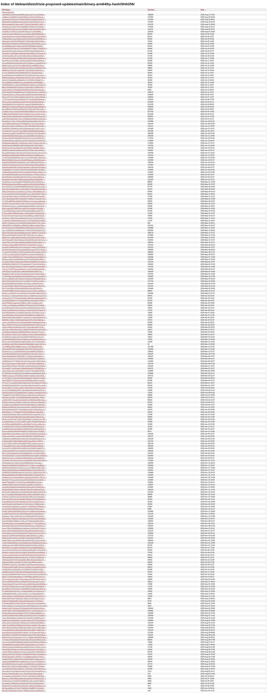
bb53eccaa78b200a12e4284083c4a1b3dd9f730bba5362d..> (24, 293)
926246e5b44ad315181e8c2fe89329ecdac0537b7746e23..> (24, 250)
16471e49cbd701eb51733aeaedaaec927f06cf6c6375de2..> (24, 579)
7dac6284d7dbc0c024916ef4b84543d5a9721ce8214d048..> (24, 36)
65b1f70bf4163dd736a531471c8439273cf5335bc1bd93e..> (24, 281)
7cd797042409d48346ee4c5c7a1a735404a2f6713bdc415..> (24, 158)
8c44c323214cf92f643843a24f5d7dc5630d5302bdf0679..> (23, 448)
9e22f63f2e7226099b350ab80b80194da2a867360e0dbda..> (24, 635)
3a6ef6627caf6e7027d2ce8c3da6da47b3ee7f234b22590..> (24, 274)
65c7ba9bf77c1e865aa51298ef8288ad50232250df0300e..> (24, 368)
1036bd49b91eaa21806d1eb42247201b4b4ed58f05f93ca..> (24, 39)
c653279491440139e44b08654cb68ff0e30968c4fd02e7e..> (24, 242)
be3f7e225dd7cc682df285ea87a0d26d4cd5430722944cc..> (24, 596)
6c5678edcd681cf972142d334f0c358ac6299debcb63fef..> (23, 56)
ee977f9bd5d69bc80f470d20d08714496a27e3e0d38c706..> (24, 199)
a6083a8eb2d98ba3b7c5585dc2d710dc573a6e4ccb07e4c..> (24, 143)
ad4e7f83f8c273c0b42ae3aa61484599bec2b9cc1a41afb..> (24, 380)
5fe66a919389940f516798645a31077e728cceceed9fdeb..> (24, 465)
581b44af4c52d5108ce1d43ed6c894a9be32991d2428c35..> (24, 492)
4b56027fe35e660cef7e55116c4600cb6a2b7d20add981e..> (24, 165)
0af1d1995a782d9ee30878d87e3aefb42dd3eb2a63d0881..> (24, 366)
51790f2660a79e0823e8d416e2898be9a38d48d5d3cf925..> (24, 373)
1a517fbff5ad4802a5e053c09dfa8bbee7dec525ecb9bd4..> (23, 124)
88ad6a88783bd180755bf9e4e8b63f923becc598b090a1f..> (24, 526)
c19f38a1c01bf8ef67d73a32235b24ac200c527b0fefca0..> (23, 17)
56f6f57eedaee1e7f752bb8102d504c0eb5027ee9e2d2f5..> (24, 376)
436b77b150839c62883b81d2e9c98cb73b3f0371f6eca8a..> (24, 625)
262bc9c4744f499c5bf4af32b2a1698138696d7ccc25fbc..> (23, 535)
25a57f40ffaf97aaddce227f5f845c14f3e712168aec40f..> (22, 303)
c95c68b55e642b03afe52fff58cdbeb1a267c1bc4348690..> (23, 15)
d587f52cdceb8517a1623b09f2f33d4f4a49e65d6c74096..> (23, 397)
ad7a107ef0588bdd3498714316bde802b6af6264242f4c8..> (24, 390)
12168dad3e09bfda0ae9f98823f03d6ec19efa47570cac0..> (23, 332)
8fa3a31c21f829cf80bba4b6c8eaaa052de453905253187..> (24, 678)
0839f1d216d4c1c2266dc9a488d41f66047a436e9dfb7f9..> (23, 458)
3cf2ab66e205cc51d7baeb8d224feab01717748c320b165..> (24, 523)
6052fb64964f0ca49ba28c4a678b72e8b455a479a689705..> (24, 141)
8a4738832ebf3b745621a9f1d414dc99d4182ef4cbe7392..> (24, 308)
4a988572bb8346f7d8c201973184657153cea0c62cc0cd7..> (24, 114)
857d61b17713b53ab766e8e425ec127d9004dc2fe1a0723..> (24, 296)
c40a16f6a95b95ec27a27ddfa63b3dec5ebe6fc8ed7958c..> (24, 300)
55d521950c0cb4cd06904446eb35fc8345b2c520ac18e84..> (24, 540)
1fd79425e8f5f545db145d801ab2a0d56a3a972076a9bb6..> (24, 615)
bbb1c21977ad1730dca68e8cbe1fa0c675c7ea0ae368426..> (24, 97)
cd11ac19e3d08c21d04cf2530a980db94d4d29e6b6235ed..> (24, 322)
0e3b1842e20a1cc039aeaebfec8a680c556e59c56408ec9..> (24, 95)
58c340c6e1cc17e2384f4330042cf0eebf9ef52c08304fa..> (23, 351)
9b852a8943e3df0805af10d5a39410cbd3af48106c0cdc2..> (24, 22)
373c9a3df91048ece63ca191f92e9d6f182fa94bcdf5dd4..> (23, 446)
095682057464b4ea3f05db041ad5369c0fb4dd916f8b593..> (24, 107)
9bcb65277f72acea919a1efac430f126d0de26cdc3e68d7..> (24, 480)
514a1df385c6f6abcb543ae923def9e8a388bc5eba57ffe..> (23, 211)
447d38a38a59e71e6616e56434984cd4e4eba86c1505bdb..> (25, 456)
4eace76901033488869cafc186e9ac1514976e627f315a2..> (24, 528)
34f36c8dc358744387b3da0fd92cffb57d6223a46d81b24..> (23, 560)
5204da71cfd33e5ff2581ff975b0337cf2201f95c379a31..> (23, 245)
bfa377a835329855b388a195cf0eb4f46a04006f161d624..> (24, 531)
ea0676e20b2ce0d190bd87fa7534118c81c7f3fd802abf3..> (23, 504)
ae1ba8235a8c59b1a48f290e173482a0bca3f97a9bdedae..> (24, 669)
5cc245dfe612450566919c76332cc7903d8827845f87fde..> (24, 676)
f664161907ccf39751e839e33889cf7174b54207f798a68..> (23, 666)
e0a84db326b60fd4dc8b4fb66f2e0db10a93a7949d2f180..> (24, 487)
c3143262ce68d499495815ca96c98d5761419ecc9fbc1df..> (24, 424)
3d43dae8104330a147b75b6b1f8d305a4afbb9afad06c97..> (24, 19)
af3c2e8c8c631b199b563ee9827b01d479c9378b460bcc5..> (24, 671)
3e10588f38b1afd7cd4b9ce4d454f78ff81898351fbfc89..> (23, 46)
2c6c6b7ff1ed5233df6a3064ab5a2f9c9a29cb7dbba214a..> (23, 417)
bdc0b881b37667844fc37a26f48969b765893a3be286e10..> (24, 589)
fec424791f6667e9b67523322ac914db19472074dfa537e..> (24, 286)
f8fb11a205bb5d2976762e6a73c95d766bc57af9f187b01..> (23, 87)
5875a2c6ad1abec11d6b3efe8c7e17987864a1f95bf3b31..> (24, 363)
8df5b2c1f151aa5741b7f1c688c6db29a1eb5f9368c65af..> (23, 65)
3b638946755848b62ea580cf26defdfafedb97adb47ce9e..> (24, 128)
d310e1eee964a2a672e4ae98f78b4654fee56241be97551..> (24, 555)
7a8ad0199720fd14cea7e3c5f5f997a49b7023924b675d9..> (24, 29)
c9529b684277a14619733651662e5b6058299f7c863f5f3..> (24, 170)
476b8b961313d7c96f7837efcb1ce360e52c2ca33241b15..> (24, 395)
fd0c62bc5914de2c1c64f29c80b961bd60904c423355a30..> (24, 206)
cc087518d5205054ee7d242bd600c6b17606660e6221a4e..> (25, 543)
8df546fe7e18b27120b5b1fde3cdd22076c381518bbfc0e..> (23, 320)
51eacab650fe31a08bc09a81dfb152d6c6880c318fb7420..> (24, 630)
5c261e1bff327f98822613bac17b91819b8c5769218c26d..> (24, 213)
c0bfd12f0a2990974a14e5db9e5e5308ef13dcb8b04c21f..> (23, 451)
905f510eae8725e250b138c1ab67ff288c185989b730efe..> (24, 148)
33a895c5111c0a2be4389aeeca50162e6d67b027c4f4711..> (24, 477)
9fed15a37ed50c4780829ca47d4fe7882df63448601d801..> (24, 126)
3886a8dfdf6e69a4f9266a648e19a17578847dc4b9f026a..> (24, 557)
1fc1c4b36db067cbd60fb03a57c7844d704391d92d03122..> (24, 230)
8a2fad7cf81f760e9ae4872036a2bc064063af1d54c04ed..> (23, 608)
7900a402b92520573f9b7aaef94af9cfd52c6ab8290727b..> (24, 414)
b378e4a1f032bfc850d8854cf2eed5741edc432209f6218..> (23, 138)
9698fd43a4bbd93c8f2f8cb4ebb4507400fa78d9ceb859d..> (23, 150)
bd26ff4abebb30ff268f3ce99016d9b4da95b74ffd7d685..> (23, 145)
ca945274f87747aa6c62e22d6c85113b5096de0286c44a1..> (24, 400)
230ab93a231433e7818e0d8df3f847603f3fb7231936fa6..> (23, 27)
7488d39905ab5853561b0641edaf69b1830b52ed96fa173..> (24, 172)
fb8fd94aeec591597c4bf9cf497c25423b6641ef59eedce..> (23, 70)
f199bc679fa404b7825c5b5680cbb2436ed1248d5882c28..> (24, 68)
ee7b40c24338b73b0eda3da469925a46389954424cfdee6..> (24, 262)
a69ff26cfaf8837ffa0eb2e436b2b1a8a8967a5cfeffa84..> (22, 485)
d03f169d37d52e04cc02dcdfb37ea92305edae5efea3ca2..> (24, 565)
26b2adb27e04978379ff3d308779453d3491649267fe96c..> (24, 41)
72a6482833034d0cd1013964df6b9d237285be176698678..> (24, 48)
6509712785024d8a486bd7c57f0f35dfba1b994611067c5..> (24, 577)
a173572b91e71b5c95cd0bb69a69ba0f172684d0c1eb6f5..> (24, 378)
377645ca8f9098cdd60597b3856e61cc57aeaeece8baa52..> (24, 201)
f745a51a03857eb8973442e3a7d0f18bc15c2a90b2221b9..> (24, 567)
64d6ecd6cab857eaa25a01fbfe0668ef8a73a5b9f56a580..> (24, 436)
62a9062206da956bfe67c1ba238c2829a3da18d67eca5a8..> (24, 385)
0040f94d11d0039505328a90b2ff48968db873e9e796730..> (24, 344)
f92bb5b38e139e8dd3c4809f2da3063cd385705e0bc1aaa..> (24, 44)
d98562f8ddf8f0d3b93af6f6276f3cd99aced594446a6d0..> (23, 284)
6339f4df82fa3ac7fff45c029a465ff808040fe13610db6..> (22, 463)
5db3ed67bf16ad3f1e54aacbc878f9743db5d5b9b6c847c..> (24, 51)
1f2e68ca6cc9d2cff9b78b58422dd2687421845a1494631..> (24, 545)
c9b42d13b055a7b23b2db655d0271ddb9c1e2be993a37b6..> (25, 393)
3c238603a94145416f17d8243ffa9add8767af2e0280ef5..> (23, 514)
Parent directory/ (8, 12)
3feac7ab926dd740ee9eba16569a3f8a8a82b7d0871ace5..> (24, 325)
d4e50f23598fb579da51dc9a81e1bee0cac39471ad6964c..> (24, 291)
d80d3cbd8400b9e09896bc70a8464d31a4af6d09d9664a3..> (24, 317)
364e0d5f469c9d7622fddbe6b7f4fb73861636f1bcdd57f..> (23, 349)
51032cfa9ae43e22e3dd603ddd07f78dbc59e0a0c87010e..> (24, 533)
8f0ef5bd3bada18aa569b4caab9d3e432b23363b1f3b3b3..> (24, 184)
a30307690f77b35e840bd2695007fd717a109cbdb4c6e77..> (24, 611)
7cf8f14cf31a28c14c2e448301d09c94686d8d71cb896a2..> (24, 359)
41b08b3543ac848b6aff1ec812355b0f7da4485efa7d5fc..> (23, 569)
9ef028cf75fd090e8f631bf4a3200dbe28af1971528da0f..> (23, 601)
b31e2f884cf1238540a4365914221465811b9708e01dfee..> (24, 109)
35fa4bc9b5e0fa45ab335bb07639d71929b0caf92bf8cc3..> (23, 613)
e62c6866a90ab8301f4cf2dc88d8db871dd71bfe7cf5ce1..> (23, 354)
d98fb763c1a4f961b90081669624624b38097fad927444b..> (24, 237)
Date (202, 10)
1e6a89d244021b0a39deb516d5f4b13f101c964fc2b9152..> (24, 429)
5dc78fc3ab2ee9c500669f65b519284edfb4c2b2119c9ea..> (24, 228)
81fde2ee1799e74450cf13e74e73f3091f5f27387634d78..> (23, 516)
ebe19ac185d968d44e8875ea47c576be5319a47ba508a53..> (25, 574)
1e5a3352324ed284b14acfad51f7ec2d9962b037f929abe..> (24, 506)
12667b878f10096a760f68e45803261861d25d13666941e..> (24, 58)
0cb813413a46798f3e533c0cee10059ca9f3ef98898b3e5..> (24, 34)
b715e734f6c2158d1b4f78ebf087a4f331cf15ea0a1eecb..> (23, 443)
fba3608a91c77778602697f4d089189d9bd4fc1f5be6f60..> (23, 412)
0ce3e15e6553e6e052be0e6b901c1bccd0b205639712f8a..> (24, 194)
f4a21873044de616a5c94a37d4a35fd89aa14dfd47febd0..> (24, 216)
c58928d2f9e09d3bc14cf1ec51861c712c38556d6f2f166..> (23, 594)
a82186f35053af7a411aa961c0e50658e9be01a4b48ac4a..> (24, 664)
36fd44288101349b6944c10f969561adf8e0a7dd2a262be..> (24, 225)
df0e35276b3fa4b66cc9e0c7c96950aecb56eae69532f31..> (24, 691)
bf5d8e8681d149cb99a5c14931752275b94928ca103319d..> (24, 434)
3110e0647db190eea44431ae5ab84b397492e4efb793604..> (24, 460)
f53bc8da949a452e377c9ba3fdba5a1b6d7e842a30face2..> (24, 409)
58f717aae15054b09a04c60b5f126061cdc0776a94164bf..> (24, 342)
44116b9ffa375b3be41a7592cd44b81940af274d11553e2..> (24, 649)
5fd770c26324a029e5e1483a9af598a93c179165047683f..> (24, 453)
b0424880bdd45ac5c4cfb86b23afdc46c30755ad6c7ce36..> (24, 313)
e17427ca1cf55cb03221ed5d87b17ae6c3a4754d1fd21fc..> (24, 254)
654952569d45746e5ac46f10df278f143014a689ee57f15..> (24, 489)
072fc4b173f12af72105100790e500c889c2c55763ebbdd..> (24, 497)
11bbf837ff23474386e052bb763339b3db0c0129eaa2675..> (24, 659)
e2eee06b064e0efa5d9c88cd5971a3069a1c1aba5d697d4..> (24, 63)
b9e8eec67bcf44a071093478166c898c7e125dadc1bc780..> (24, 419)
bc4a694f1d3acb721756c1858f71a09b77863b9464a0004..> (24, 422)
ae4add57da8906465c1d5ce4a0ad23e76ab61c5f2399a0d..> (24, 247)
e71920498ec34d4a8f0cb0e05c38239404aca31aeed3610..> (24, 276)
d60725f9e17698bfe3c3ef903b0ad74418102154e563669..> (24, 519)
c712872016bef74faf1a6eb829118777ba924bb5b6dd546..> (24, 99)
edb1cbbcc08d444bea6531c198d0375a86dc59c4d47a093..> (24, 330)
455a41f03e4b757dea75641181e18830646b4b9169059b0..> (24, 584)
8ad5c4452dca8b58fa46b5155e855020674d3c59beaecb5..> (24, 116)
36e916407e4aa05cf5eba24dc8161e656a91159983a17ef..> (24, 686)
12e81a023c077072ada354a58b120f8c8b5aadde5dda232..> (24, 298)
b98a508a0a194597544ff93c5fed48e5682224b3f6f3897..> (23, 179)
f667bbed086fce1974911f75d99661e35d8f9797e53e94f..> (23, 688)
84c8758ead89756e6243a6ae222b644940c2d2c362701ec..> (24, 240)
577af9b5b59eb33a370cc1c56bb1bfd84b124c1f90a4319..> (24, 591)
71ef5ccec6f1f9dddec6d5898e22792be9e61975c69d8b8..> (24, 305)
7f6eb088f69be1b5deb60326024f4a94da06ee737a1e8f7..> (24, 645)
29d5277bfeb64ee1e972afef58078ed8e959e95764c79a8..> (24, 223)
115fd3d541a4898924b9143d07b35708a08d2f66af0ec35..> (24, 439)
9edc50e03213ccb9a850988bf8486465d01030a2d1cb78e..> (24, 187)
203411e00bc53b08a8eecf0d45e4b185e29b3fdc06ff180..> (23, 102)
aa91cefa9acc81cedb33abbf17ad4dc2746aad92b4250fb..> (24, 371)
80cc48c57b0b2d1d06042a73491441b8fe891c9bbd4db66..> (24, 267)
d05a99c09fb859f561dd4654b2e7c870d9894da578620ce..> (24, 162)
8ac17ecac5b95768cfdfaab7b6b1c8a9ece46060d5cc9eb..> (24, 494)
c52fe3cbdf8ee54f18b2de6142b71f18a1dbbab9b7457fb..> (23, 327)
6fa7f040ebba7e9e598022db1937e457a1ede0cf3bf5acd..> (24, 177)
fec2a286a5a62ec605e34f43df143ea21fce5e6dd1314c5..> (23, 502)
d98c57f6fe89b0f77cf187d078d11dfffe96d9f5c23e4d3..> (22, 482)
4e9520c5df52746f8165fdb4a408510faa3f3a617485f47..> (23, 441)
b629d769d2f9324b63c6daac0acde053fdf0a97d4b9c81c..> (24, 136)
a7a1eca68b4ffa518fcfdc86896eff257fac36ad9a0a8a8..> (23, 73)
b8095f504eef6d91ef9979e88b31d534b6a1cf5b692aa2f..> (23, 155)
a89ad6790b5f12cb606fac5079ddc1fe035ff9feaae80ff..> (22, 562)
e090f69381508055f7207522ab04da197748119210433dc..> (24, 264)
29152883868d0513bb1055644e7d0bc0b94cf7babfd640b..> (24, 603)
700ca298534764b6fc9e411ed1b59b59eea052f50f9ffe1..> (23, 82)
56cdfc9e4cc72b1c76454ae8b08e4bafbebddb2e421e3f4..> (24, 121)
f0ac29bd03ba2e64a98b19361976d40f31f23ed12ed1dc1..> (24, 75)
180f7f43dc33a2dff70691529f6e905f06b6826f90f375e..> (23, 271)
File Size (151, 10)
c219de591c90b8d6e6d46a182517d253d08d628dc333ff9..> (24, 221)
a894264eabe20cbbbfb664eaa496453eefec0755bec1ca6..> (24, 647)
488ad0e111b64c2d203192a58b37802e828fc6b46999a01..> (24, 552)
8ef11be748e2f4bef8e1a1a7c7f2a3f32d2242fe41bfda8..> (23, 674)
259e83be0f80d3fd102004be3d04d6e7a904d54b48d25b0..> (24, 167)
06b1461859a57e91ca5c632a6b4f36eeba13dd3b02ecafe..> (24, 160)
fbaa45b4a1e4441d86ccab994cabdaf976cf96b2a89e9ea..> (24, 61)
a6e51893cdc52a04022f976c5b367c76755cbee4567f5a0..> (24, 632)
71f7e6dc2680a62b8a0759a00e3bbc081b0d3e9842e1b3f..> (24, 640)
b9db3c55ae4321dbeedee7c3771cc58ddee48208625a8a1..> (24, 637)
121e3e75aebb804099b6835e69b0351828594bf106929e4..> (24, 642)
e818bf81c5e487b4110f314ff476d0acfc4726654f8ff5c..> (22, 31)
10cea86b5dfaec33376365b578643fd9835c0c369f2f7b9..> (23, 315)
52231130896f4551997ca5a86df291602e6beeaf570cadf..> (23, 582)
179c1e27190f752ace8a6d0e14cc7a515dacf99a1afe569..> (24, 269)
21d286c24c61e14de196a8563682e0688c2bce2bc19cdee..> (24, 111)
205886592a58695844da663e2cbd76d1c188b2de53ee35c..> (25, 472)
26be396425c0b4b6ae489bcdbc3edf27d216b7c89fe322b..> (24, 628)
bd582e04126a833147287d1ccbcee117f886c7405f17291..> (24, 468)
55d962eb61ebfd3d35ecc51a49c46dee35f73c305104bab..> (24, 620)
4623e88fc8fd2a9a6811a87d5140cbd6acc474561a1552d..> (24, 174)
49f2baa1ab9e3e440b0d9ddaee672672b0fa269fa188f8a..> (24, 259)
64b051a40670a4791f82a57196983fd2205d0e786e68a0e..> (24, 654)
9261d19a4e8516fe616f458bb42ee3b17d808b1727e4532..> (24, 233)
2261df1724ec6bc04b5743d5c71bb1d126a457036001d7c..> (24, 203)
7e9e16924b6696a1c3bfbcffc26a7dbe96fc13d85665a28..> (23, 618)
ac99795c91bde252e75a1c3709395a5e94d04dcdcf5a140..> (24, 119)
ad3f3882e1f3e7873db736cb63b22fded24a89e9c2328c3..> (24, 572)
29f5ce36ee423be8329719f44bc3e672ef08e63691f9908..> (24, 623)
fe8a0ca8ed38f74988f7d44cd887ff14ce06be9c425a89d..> (23, 208)
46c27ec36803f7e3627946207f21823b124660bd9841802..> (24, 279)
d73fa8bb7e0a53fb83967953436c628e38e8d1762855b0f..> (24, 405)
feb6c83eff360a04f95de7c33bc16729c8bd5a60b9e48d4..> (23, 521)
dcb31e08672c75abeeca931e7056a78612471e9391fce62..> (24, 388)
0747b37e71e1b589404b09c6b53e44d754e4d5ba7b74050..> (25, 383)
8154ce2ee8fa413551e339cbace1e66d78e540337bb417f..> (24, 310)
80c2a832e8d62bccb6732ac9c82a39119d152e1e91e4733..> (24, 153)
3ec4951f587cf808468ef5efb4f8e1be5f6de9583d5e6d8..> (23, 509)
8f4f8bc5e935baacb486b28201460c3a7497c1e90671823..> (24, 78)
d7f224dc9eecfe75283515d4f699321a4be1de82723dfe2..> (24, 681)
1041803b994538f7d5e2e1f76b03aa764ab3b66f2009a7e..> (24, 339)
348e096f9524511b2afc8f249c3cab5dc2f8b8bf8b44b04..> (23, 104)
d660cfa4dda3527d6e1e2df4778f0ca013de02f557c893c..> (23, 24)
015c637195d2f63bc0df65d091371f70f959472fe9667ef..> (23, 80)
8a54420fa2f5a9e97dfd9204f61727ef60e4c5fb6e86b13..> (23, 356)
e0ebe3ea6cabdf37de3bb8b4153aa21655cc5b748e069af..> (24, 133)
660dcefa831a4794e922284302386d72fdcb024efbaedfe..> (24, 90)
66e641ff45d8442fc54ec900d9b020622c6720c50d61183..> (24, 470)
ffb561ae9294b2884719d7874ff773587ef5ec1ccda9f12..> (23, 235)
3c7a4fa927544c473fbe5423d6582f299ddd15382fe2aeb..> (24, 426)
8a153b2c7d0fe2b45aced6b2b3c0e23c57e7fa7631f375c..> (24, 218)
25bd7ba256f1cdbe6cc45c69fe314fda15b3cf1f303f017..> (23, 538)
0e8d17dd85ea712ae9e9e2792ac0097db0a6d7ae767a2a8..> (25, 606)
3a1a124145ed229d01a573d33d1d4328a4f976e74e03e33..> (24, 550)
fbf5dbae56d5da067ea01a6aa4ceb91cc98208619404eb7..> (24, 407)
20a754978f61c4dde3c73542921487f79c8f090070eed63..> (24, 196)
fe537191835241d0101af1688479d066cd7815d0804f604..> (24, 499)
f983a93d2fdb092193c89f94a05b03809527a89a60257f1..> (24, 475)
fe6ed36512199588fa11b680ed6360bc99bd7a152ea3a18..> (24, 53)
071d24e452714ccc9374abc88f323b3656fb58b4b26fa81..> (24, 131)
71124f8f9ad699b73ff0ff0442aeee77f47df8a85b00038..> (23, 347)
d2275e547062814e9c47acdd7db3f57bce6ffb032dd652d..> (24, 586)
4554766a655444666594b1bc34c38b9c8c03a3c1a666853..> (24, 92)
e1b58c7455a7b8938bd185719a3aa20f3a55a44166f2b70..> (24, 257)
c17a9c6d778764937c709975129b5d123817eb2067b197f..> (24, 252)
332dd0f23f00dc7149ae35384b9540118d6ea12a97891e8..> (24, 85)
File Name (6, 10)
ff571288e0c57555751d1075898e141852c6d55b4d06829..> (24, 334)
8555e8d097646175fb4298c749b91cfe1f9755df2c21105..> (23, 598)
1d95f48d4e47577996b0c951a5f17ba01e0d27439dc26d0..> (24, 361)
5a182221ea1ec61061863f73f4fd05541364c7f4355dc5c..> (23, 182)
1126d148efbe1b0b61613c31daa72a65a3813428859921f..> (24, 652)
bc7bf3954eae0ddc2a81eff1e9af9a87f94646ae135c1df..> (23, 337)
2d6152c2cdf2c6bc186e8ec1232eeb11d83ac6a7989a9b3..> (24, 402)
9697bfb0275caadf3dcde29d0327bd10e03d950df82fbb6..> (24, 548)
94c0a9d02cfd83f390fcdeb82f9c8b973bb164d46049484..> (23, 683)
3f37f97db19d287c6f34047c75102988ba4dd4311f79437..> (23, 657)
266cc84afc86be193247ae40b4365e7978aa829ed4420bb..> (24, 189)
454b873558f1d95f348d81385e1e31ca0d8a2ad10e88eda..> (24, 511)
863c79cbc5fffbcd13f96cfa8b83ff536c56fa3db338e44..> (22, 288)
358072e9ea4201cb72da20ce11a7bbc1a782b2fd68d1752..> (24, 191)
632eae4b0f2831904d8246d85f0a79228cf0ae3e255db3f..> (24, 431)
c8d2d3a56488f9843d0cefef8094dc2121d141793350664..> (24, 661)
